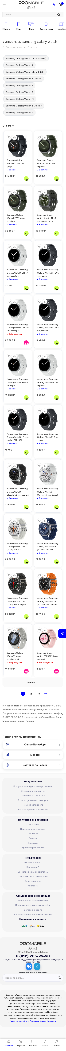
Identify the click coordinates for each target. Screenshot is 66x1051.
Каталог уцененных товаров (33, 800)
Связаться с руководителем (33, 872)
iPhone (6, 29)
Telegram (37, 966)
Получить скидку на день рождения (32, 786)
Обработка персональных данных (33, 914)
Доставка (33, 843)
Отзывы (33, 838)
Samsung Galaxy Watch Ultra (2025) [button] (25, 72)
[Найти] (58, 14)
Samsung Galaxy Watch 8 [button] (19, 85)
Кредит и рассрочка (33, 847)
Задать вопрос (33, 881)
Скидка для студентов (33, 791)
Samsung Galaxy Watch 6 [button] (19, 112)
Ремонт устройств (33, 805)
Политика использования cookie (32, 905)
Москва (35, 754)
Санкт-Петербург (35, 744)
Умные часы (46, 29)
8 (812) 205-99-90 (33, 956)
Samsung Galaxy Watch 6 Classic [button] (24, 105)
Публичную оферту (47, 1018)
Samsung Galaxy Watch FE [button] (20, 99)
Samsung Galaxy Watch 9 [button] (19, 65)
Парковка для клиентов (33, 829)
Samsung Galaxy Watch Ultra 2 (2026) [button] (26, 58)
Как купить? (33, 867)
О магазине (33, 824)
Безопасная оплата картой (33, 900)
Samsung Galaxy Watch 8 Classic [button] (24, 78)
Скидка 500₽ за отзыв (33, 795)
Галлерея (33, 833)
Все (45, 694)
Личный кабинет (33, 862)
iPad (18, 29)
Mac (31, 29)
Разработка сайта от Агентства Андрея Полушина (33, 1021)
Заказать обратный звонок (33, 876)
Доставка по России (35, 765)
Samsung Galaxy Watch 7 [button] (19, 92)
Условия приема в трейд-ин (33, 809)
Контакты (33, 885)
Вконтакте (29, 966)
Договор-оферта (33, 910)
